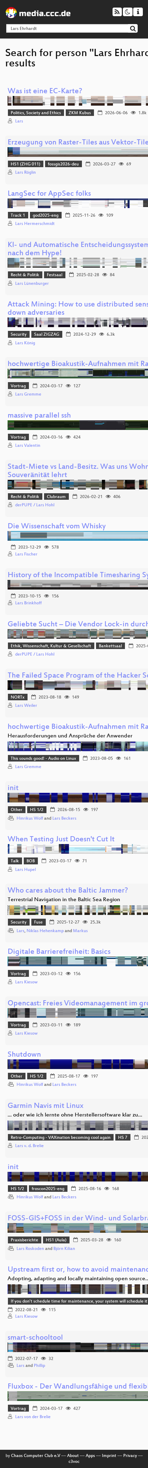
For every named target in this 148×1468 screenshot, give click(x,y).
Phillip (39, 1365)
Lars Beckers (64, 818)
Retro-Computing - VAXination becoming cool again (60, 1137)
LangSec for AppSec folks (49, 194)
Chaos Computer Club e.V (35, 1456)
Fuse (38, 922)
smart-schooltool (35, 1338)
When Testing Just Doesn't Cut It (61, 839)
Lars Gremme (28, 394)
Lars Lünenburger (32, 283)
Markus (80, 931)
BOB (31, 861)
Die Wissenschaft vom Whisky (57, 526)
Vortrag (18, 386)
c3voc (74, 1461)
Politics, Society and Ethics (36, 113)
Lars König (25, 343)
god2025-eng (46, 215)
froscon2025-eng (48, 1189)
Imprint (109, 1456)
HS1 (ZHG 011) (25, 164)
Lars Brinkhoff (28, 603)
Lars (19, 121)
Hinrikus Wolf (30, 818)
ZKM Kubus (79, 113)
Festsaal (54, 275)
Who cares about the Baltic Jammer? (68, 891)
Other (16, 810)
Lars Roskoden (30, 1248)
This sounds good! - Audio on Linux (43, 758)
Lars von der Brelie (33, 1417)
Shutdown (24, 1055)
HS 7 (122, 1137)
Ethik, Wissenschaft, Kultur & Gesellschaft (51, 646)
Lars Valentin (27, 445)
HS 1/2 (36, 810)
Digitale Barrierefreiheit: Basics (59, 952)
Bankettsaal (110, 646)
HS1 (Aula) (56, 1240)
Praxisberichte (24, 1240)
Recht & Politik (25, 275)
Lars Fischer (26, 554)
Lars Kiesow (26, 982)
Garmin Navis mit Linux (45, 1106)
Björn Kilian (64, 1248)
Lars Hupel (25, 869)
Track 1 (18, 215)
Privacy (130, 1456)
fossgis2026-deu (63, 164)
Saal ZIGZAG (46, 334)
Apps (90, 1456)
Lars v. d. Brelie (29, 1146)
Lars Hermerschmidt (35, 224)
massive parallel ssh (39, 416)
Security (19, 334)
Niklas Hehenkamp (45, 931)
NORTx (17, 697)
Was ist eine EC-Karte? (45, 91)
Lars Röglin (25, 172)
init (13, 788)
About (73, 1456)
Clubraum (56, 497)
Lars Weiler (26, 705)
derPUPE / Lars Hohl (34, 505)
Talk (15, 861)
